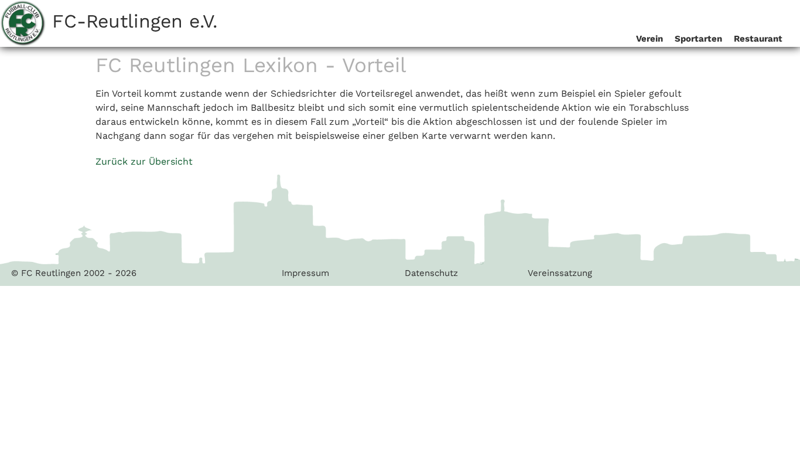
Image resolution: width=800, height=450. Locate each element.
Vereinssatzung (560, 273)
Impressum (305, 273)
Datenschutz (431, 273)
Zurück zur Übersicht (144, 161)
